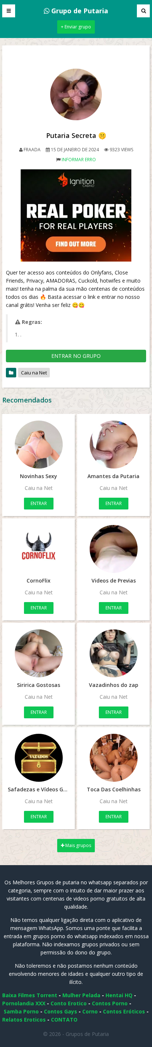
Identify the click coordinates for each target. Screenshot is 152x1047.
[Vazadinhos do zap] (113, 653)
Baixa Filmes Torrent (29, 995)
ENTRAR (39, 503)
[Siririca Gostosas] (38, 653)
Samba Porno (21, 1011)
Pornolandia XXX (23, 1003)
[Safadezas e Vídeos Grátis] (38, 758)
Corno (90, 1011)
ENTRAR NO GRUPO (76, 355)
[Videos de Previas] (113, 549)
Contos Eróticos (124, 1011)
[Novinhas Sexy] (38, 445)
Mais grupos (77, 845)
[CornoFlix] (38, 549)
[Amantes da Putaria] (113, 445)
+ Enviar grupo (76, 27)
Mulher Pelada (81, 995)
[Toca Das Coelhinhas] (113, 758)
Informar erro (79, 159)
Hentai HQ (119, 995)
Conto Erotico (69, 1003)
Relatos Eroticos (24, 1019)
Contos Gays (60, 1011)
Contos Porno (110, 1003)
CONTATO (64, 1019)
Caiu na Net (34, 372)
